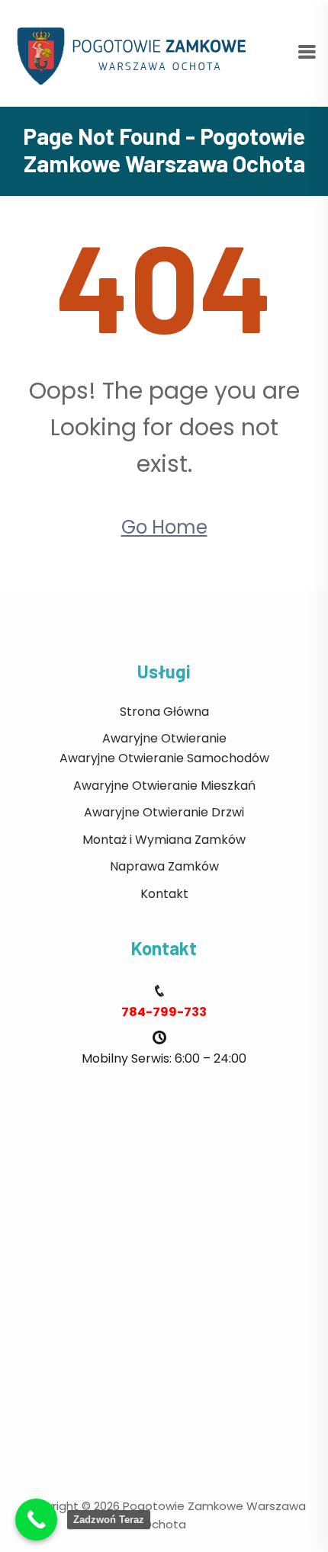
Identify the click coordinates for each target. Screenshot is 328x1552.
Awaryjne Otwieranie (164, 738)
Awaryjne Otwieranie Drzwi (164, 812)
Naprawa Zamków (164, 866)
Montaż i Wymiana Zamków (164, 839)
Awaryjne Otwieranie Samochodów (164, 758)
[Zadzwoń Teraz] (36, 1520)
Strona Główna (164, 711)
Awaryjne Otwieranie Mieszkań (164, 785)
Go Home (164, 527)
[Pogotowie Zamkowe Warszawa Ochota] (137, 52)
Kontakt (164, 894)
